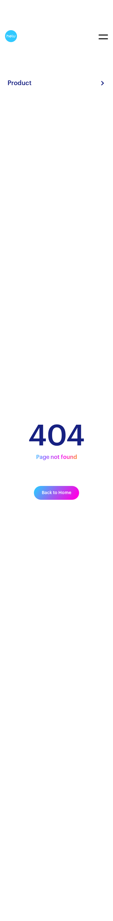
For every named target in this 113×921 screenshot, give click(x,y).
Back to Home (56, 493)
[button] (56, 83)
